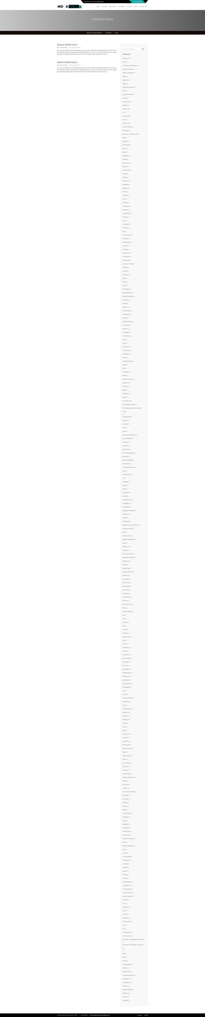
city (124, 231)
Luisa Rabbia (126, 507)
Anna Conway (126, 101)
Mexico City (126, 546)
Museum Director (127, 572)
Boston (125, 177)
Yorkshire (125, 997)
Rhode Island (126, 745)
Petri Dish (125, 665)
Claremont (126, 238)
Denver (124, 303)
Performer (125, 647)
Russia (124, 752)
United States (126, 936)
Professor (125, 712)
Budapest (125, 188)
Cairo (124, 199)
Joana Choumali (127, 438)
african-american (127, 69)
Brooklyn (125, 181)
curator (125, 271)
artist (124, 119)
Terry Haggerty (127, 889)
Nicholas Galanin (127, 611)
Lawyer (124, 485)
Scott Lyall (125, 784)
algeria (124, 76)
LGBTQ (124, 489)
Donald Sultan (127, 310)
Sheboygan (126, 817)
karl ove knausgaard (128, 453)
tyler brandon (126, 921)
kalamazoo (126, 445)
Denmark (125, 300)
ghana (124, 390)
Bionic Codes (126, 163)
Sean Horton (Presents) (129, 791)
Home (98, 6)
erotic (124, 339)
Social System (126, 831)
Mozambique (126, 568)
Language (125, 481)
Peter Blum (126, 654)
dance (124, 282)
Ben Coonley (126, 145)
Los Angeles (126, 503)
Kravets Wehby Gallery (129, 467)
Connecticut (126, 253)
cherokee (125, 217)
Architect (125, 109)
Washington (126, 979)
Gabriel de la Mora (128, 379)
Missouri (125, 564)
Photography (126, 687)
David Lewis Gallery (128, 296)
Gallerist (125, 383)
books (124, 173)
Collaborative (126, 242)
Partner (125, 644)
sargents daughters (128, 777)
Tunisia (125, 914)
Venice (124, 960)
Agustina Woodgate (128, 73)
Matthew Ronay (127, 536)
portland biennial (127, 698)
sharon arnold (126, 813)
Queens (125, 723)
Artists (124, 123)
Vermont (125, 968)
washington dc (127, 982)
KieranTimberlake (128, 460)
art (123, 112)
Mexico (124, 543)
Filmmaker (125, 372)
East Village (126, 314)
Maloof (125, 518)
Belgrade (125, 141)
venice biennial (127, 964)
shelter (124, 820)
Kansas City (126, 449)
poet (124, 691)
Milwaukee (125, 561)
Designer (125, 307)
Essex (124, 343)
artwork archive (127, 127)
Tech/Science (126, 885)
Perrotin (125, 651)
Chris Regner (126, 224)
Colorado (125, 246)
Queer (124, 727)
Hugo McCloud (127, 417)
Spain (124, 842)
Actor (124, 62)
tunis (124, 910)
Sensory (125, 806)
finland (124, 375)
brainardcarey (64, 47)
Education (125, 325)
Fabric (124, 357)
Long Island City (127, 499)
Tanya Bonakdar (127, 882)
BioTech (125, 166)
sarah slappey (126, 773)
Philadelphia (126, 669)
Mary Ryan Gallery (128, 528)
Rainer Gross (126, 734)
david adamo (126, 289)
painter (125, 629)
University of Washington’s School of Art (133, 946)
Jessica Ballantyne (67, 44)
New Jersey (126, 593)
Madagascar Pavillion (128, 510)
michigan (125, 550)
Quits (124, 730)
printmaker (126, 701)
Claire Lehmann (127, 235)
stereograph (126, 860)
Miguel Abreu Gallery (128, 557)
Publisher (125, 719)
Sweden (125, 871)
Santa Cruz (126, 766)
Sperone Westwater (128, 846)
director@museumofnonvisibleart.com (101, 1015)
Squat (124, 849)
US (123, 953)
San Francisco (126, 763)
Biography (125, 155)
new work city (126, 597)
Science (125, 781)
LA (123, 478)
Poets (124, 694)
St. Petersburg (127, 856)
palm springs (126, 636)
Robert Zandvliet (127, 748)
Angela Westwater (128, 94)
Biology (125, 159)
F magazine (126, 354)
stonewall (125, 864)
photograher (126, 680)
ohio (124, 626)
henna (124, 397)
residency (125, 737)
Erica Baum (126, 332)
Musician (125, 575)
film (124, 368)
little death (126, 492)
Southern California (128, 838)
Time (124, 903)
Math (124, 532)
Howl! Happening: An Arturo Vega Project (132, 409)
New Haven (126, 590)
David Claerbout (127, 292)
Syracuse (125, 874)
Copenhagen (126, 260)
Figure (124, 365)
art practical (126, 116)
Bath (124, 137)
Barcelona (125, 130)
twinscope (125, 918)
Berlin (124, 148)
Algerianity (126, 80)
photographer (126, 683)
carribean (125, 210)
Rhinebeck (125, 741)
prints (124, 705)
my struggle (126, 579)
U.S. (124, 925)
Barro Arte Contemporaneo (130, 134)
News (135, 6)
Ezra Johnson (126, 350)
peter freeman (127, 658)
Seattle (125, 802)
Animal (124, 98)
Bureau (125, 191)
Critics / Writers (127, 264)
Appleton (125, 105)
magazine (125, 514)
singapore (125, 824)
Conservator (126, 256)
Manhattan (126, 521)
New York (125, 600)
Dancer (124, 285)
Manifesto (112, 6)
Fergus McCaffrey (127, 361)
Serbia (124, 809)
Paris (124, 640)
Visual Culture (126, 971)
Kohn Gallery (126, 463)
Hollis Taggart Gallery (129, 404)
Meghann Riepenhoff (128, 539)
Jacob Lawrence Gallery (129, 435)
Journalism (126, 442)
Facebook (139, 1015)
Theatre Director (127, 896)
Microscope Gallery (128, 554)
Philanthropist (127, 673)
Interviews (121, 6)
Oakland (125, 622)
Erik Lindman (126, 336)
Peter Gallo (126, 662)
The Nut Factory (127, 892)
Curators (125, 274)
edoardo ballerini (127, 321)
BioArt (124, 152)
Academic (125, 58)
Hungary (125, 420)
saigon (124, 759)
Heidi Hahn (126, 393)
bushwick (125, 195)
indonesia (125, 424)
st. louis (125, 853)
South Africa (126, 835)
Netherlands (126, 586)
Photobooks (126, 676)
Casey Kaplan (126, 213)
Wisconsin (125, 993)
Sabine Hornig (126, 755)
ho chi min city (127, 401)
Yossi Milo (125, 1000)
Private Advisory (127, 709)
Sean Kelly (125, 795)
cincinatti (125, 228)
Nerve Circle (126, 582)
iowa (124, 427)
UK (123, 928)
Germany (125, 386)
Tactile (124, 878)
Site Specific (126, 828)
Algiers (124, 83)
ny (123, 615)
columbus (125, 249)
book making (126, 170)
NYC (124, 618)
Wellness (125, 986)
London (125, 496)
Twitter (146, 1015)
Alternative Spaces (128, 87)
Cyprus (124, 278)
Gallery (129, 6)
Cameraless (126, 206)
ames (124, 91)
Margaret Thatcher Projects (130, 525)
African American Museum (130, 65)
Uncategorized (127, 932)
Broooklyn (125, 184)
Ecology (125, 318)
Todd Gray (125, 907)
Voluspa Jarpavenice (128, 975)
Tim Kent (125, 900)
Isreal (124, 431)
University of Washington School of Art (134, 939)
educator (125, 328)
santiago (125, 770)
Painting (125, 633)
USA (124, 957)
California (125, 202)
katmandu (125, 456)
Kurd (124, 471)
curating (125, 267)
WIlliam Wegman (127, 989)
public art (125, 716)
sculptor (125, 788)
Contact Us (143, 6)
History (104, 6)
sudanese (125, 867)
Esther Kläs (126, 346)
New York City (126, 604)
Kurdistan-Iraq (127, 474)
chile (124, 220)
